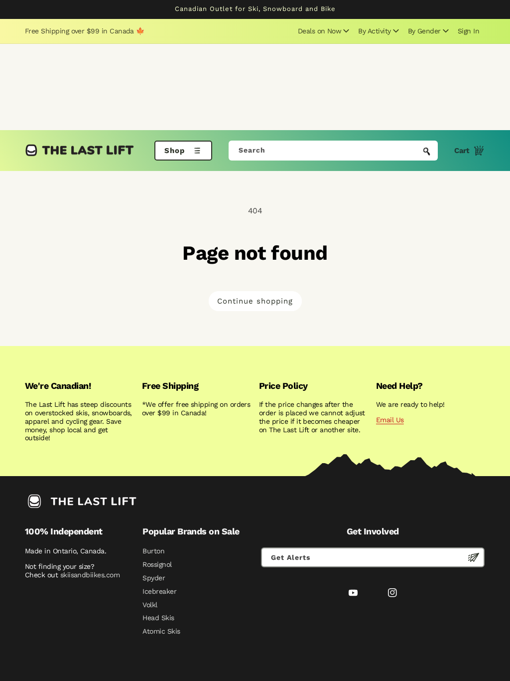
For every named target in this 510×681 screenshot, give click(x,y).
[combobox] (333, 151)
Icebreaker (159, 591)
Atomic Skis (161, 631)
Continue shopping (255, 301)
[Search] (427, 152)
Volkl (149, 605)
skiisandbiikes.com (90, 575)
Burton (153, 551)
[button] (322, 30)
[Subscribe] (474, 557)
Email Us (390, 420)
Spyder (153, 578)
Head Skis (158, 618)
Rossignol (156, 564)
